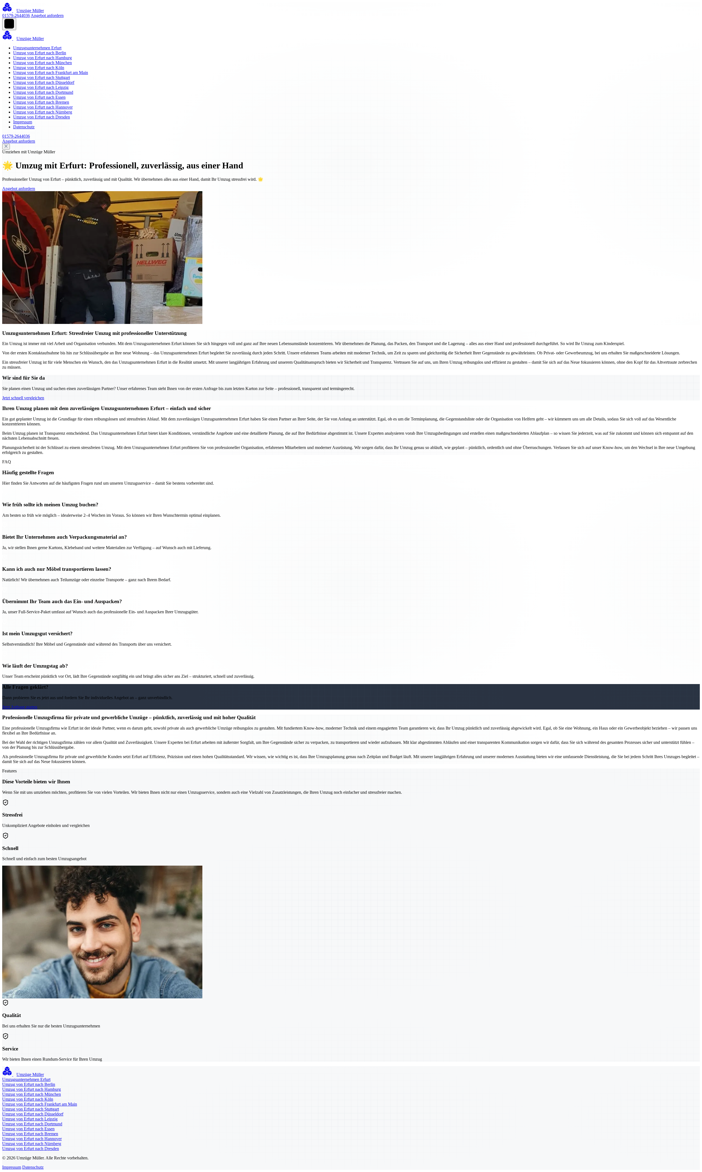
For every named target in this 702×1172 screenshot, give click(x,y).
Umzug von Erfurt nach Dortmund (43, 92)
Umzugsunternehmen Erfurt (37, 48)
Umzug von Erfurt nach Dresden (41, 117)
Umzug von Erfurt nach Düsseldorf (43, 82)
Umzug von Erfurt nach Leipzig (41, 87)
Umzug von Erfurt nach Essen (39, 97)
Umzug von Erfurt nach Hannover (43, 107)
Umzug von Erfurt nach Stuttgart (41, 77)
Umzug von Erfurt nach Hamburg (42, 57)
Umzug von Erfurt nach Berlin (39, 52)
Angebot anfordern (47, 15)
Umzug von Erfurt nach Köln (38, 67)
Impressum (22, 122)
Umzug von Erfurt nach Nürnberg (42, 112)
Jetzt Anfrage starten (19, 707)
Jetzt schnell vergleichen (23, 398)
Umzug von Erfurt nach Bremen (41, 102)
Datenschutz (24, 127)
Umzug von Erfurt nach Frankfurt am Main (50, 72)
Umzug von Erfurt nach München (42, 62)
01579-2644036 (16, 15)
